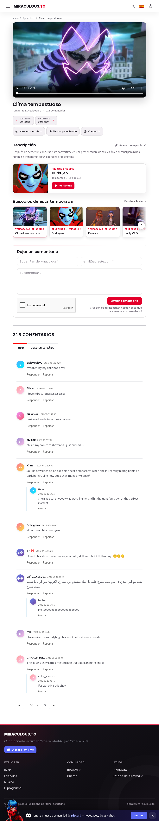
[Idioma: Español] (141, 6)
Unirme (138, 815)
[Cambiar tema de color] (150, 6)
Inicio (16, 18)
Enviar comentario (124, 301)
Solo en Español (42, 348)
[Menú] (8, 6)
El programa (13, 788)
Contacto (120, 770)
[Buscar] (133, 6)
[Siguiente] (141, 225)
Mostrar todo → (135, 201)
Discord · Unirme (23, 750)
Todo (20, 348)
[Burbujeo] (30, 178)
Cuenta (72, 776)
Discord (74, 770)
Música (9, 782)
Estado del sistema (128, 776)
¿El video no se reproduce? (130, 145)
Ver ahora (65, 185)
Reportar (48, 374)
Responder (33, 374)
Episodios (29, 18)
